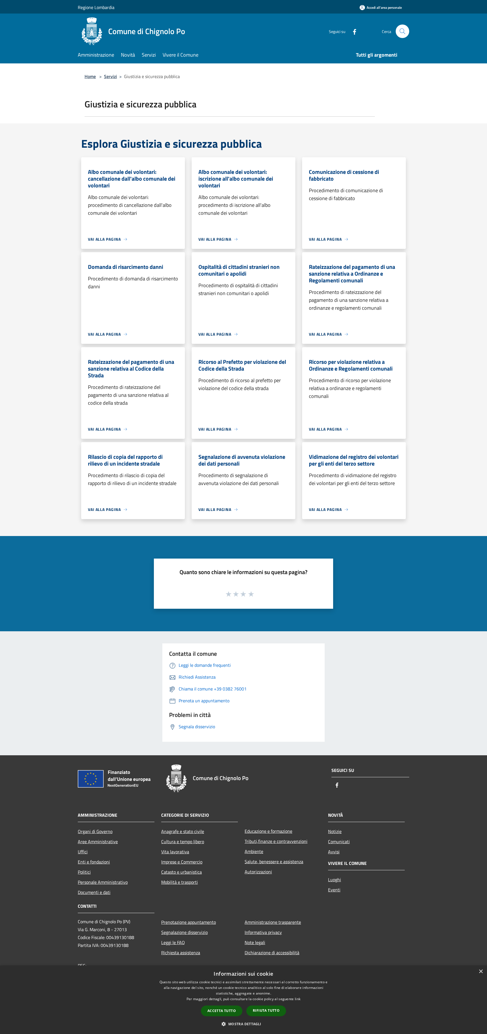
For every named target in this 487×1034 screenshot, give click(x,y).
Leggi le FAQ (173, 942)
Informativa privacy (263, 932)
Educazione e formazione (268, 831)
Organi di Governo (95, 831)
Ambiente (254, 851)
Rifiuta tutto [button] (266, 1010)
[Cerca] (402, 31)
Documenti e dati (94, 892)
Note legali (255, 942)
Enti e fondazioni (94, 861)
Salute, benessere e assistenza (274, 861)
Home (90, 76)
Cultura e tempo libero (182, 841)
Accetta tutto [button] (221, 1010)
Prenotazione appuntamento (188, 922)
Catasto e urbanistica (181, 872)
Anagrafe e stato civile (182, 831)
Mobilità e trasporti (179, 882)
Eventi (334, 889)
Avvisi (334, 851)
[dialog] (243, 1000)
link (297, 999)
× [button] (481, 971)
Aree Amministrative (98, 841)
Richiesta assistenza (180, 952)
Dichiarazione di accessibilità (272, 952)
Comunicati (339, 841)
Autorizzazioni (258, 871)
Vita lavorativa (175, 851)
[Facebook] (352, 31)
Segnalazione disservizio (184, 932)
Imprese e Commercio (181, 861)
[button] (243, 1023)
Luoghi (334, 879)
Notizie (335, 831)
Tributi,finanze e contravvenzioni (276, 841)
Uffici (83, 851)
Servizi (110, 76)
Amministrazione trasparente (273, 922)
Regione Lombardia (96, 7)
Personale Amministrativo (103, 882)
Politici (84, 872)
